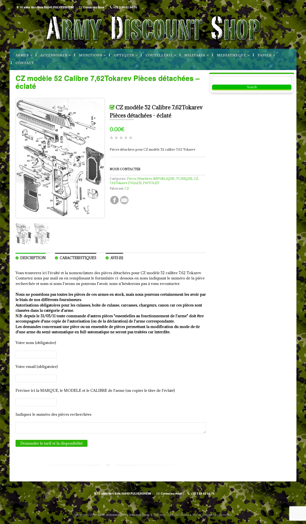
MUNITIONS (90, 55)
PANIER (265, 55)
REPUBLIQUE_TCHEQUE (172, 178)
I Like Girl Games (178, 515)
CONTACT (25, 63)
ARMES (22, 55)
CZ (196, 178)
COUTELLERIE (159, 55)
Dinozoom (225, 515)
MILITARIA (194, 55)
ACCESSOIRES (53, 55)
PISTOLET (151, 183)
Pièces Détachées (139, 178)
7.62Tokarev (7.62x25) (126, 183)
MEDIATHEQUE (231, 55)
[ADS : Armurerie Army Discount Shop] (153, 43)
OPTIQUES (124, 55)
